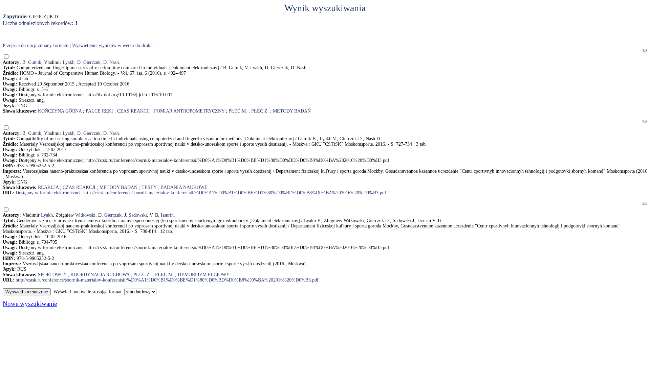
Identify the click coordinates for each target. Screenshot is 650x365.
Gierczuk (92, 62)
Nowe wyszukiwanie (30, 303)
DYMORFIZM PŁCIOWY (204, 274)
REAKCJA (48, 187)
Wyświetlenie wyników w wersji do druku (112, 45)
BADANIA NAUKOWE (184, 187)
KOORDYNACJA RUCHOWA (99, 274)
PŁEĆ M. (238, 111)
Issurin (167, 215)
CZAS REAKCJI (133, 111)
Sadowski (138, 215)
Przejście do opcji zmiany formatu (35, 45)
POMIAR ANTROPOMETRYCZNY (189, 111)
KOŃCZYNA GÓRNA (60, 111)
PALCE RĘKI (99, 111)
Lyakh (68, 62)
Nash (114, 62)
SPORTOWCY (52, 274)
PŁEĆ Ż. (260, 111)
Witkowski (85, 215)
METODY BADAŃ (292, 111)
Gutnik (34, 62)
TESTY (149, 187)
